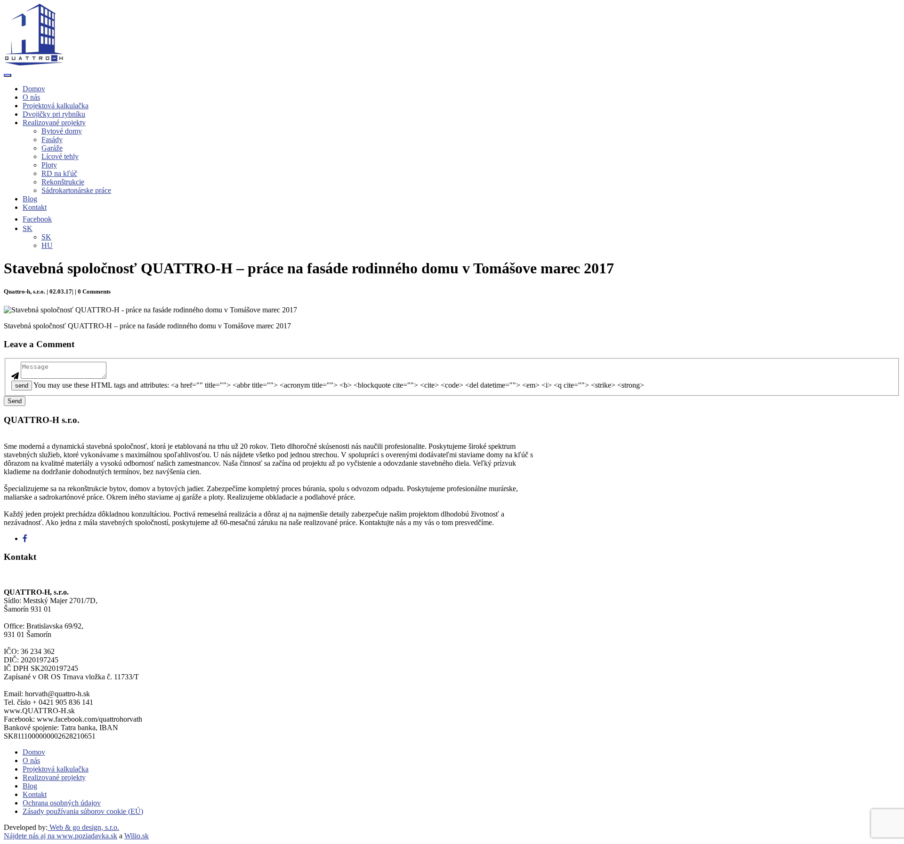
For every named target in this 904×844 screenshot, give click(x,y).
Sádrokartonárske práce (76, 190)
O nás (31, 97)
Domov (34, 89)
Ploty (49, 165)
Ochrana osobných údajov (62, 803)
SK (46, 237)
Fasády (52, 139)
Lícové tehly (60, 156)
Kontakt (35, 207)
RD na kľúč (59, 173)
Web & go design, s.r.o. (83, 827)
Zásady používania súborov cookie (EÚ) (83, 811)
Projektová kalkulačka (56, 106)
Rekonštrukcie (62, 182)
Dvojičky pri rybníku (54, 114)
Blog (30, 199)
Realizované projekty (54, 123)
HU (47, 245)
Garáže (52, 148)
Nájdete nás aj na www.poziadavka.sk (60, 836)
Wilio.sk (136, 836)
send (21, 385)
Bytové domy (61, 131)
